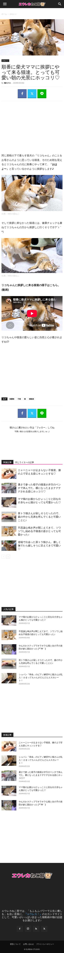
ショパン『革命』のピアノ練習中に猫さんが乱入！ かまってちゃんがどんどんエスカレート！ (41, 677)
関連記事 (7, 462)
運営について (15, 944)
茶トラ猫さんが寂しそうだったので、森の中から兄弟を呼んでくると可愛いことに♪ (39, 517)
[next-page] (8, 557)
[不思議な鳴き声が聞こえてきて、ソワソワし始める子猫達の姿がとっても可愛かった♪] (8, 531)
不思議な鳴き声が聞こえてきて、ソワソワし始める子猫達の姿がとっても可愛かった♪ (39, 531)
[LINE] (41, 93)
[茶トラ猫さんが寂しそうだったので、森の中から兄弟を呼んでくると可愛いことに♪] (8, 517)
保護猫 (11, 399)
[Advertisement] (32, 124)
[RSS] (36, 929)
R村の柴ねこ (13, 214)
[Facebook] (22, 93)
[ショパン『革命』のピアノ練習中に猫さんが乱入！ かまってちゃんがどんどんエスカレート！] (8, 678)
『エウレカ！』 (33, 914)
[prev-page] (3, 557)
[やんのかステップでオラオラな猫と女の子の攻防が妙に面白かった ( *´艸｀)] (8, 649)
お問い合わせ (28, 944)
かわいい (13, 14)
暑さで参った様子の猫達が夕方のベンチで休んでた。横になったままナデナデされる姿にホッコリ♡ (39, 488)
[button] (5, 4)
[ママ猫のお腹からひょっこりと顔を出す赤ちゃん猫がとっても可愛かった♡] (8, 502)
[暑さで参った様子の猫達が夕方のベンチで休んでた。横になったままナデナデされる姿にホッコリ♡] (8, 488)
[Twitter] (32, 93)
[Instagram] (28, 929)
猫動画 (31, 399)
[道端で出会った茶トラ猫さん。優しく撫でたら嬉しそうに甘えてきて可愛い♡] (8, 545)
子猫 (19, 399)
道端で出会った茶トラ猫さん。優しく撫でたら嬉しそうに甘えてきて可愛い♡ (39, 545)
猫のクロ (7, 83)
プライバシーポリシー (45, 944)
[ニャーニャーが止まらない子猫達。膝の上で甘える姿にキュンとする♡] (8, 473)
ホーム (4, 14)
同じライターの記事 (24, 462)
